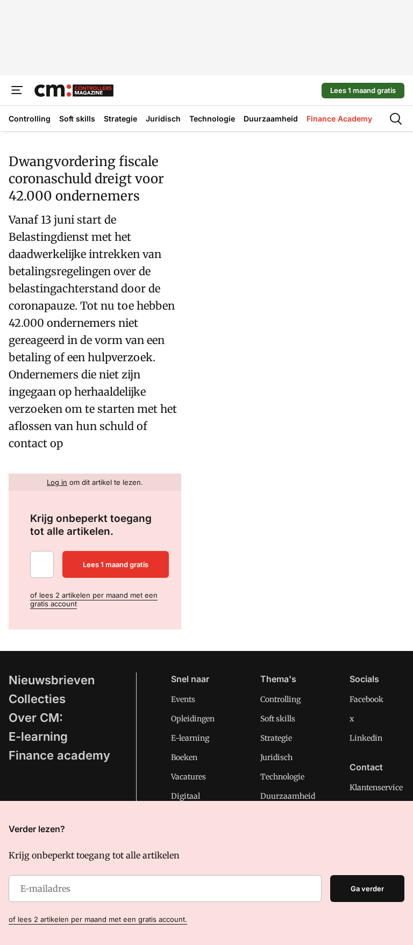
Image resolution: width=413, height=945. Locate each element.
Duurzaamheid (287, 796)
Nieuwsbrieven (52, 680)
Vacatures (188, 777)
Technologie (282, 777)
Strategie (276, 738)
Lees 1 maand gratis (363, 90)
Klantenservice (376, 787)
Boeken (184, 757)
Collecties (37, 699)
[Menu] (17, 90)
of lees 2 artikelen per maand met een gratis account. (98, 919)
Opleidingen (193, 719)
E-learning (38, 736)
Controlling (280, 699)
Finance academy (59, 755)
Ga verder (367, 888)
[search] (395, 118)
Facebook (366, 699)
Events (183, 699)
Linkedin (366, 738)
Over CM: (36, 718)
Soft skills (277, 719)
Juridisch (276, 757)
